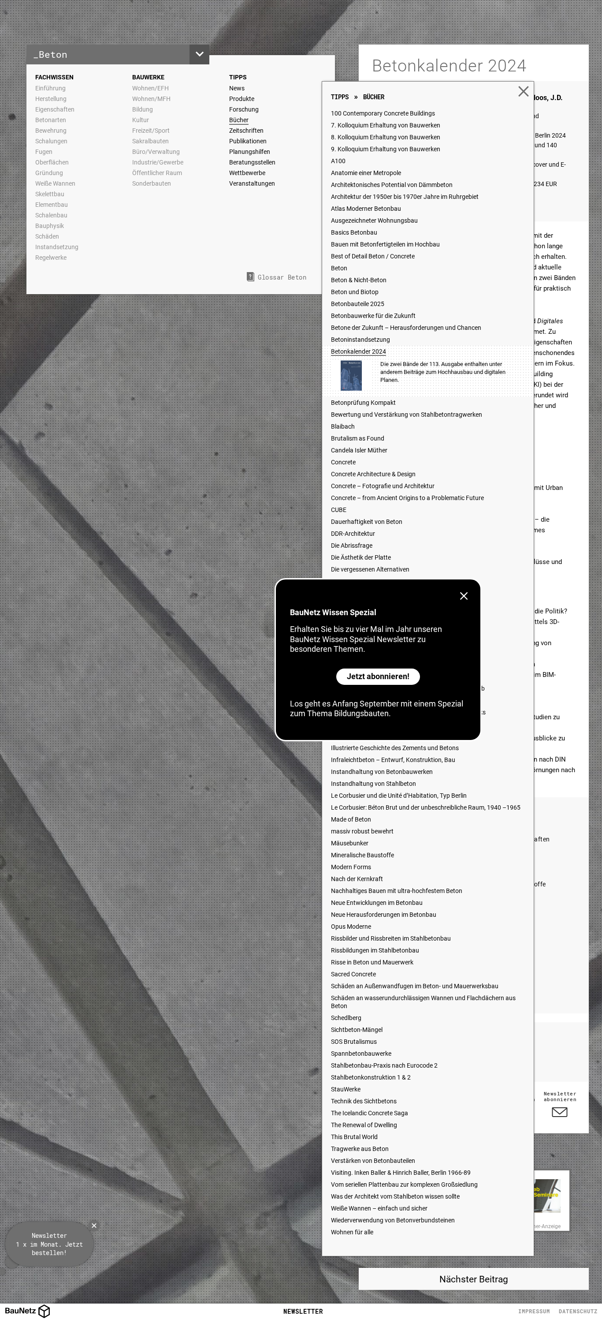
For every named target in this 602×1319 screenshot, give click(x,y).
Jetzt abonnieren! (378, 676)
